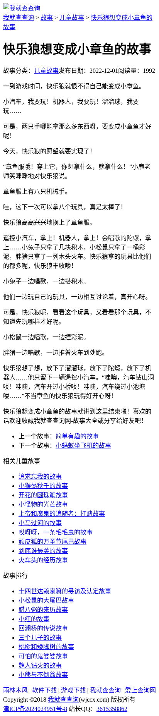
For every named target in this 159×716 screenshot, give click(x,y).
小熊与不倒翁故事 (43, 674)
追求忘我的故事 (40, 476)
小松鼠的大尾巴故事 (46, 600)
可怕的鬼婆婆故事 (43, 656)
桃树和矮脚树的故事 (46, 647)
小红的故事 (34, 619)
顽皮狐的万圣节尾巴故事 (52, 541)
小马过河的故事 (40, 523)
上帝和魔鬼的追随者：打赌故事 (62, 513)
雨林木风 (15, 690)
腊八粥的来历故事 (43, 609)
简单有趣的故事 (77, 436)
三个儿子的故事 (40, 637)
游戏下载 (73, 690)
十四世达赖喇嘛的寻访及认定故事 (65, 591)
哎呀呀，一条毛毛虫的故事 (56, 532)
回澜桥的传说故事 (43, 628)
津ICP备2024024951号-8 (35, 709)
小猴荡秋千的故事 (43, 485)
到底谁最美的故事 (43, 551)
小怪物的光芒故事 (43, 504)
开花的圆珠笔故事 (43, 495)
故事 (47, 17)
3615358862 (111, 709)
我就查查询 (18, 17)
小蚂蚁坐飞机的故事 (83, 445)
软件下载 (44, 690)
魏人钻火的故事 (40, 665)
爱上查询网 (140, 690)
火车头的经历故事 (43, 560)
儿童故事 (71, 17)
